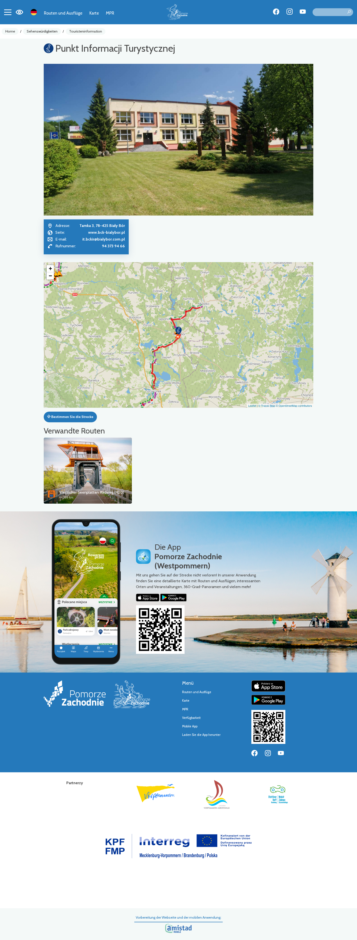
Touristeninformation (85, 31)
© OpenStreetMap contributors (294, 406)
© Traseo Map (266, 406)
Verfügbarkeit (191, 718)
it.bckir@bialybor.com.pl (103, 239)
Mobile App (189, 726)
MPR (110, 13)
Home (10, 31)
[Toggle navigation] (8, 12)
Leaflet (252, 406)
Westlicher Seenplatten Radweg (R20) (91, 492)
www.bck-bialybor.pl (106, 232)
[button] (178, 331)
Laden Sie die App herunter (201, 735)
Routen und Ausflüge (63, 13)
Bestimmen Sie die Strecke (72, 417)
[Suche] (349, 12)
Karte (94, 13)
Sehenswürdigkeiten (42, 31)
